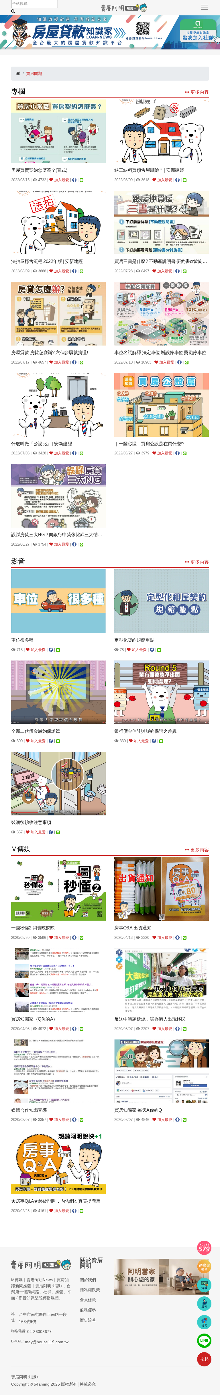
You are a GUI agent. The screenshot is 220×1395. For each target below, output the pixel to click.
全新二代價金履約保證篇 (35, 731)
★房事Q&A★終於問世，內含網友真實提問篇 (56, 1201)
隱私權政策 (90, 1290)
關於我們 (88, 1280)
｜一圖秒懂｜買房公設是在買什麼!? (149, 443)
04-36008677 (39, 1331)
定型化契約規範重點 (134, 640)
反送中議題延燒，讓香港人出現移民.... (151, 1019)
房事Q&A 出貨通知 (132, 927)
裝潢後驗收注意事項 (31, 822)
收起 (204, 1359)
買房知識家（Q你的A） (34, 1019)
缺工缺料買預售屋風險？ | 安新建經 (149, 170)
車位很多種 (22, 640)
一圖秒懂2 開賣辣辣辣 (33, 927)
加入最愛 (61, 180)
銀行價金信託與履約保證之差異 (145, 731)
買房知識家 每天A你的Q (138, 1110)
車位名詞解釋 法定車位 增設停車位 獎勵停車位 (160, 352)
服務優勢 (88, 1310)
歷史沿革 (88, 1320)
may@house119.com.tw (46, 1342)
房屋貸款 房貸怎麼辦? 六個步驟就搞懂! (49, 352)
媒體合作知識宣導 (29, 1110)
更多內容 (199, 92)
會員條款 (88, 1300)
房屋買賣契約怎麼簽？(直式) (39, 170)
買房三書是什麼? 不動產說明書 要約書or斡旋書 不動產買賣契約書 (161, 261)
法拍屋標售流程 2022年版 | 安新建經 (47, 261)
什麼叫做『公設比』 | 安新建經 (41, 443)
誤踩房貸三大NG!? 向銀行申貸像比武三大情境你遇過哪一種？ (58, 534)
